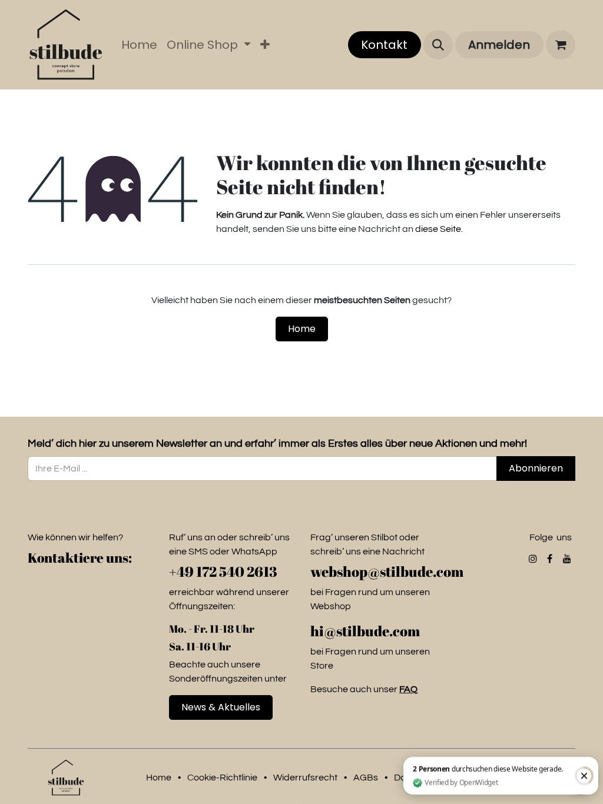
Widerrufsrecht (305, 777)
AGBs (365, 777)
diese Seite (438, 229)
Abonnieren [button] (536, 468)
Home (302, 328)
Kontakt (384, 44)
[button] (438, 44)
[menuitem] (139, 44)
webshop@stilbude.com (388, 571)
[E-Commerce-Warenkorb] (560, 44)
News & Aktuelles (220, 707)
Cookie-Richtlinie (222, 777)
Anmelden (499, 44)
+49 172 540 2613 (223, 571)
